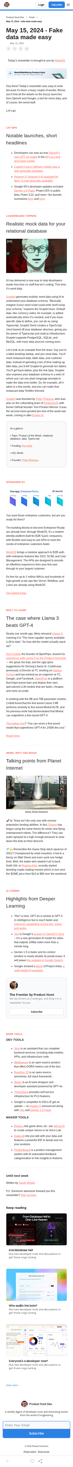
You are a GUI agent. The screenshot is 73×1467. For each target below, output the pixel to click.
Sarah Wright (27, 1182)
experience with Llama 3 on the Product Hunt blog (36, 658)
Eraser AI (37, 415)
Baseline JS (21, 1072)
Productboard (22, 1150)
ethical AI (59, 1126)
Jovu (17, 1048)
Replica (18, 1126)
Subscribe (56, 4)
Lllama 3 (57, 633)
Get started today (16, 593)
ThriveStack (21, 1092)
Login (41, 4)
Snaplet (10, 296)
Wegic (18, 1082)
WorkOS (60, 60)
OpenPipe (41, 678)
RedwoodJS (51, 403)
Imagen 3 (35, 1106)
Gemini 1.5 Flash (24, 190)
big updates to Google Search (45, 960)
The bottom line (15, 723)
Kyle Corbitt (13, 654)
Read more (13, 735)
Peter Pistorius (44, 398)
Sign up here (28, 1195)
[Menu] (68, 4)
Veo (16, 934)
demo (39, 966)
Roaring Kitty (29, 865)
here (30, 198)
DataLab (19, 1136)
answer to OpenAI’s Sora (49, 934)
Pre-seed (27, 445)
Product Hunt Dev (15, 17)
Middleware (21, 1062)
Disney (52, 824)
